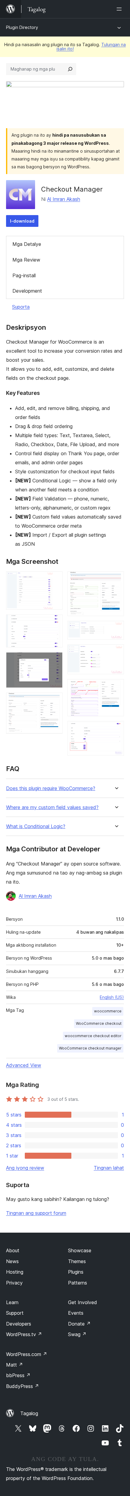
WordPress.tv (24, 1334)
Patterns (77, 1283)
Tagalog (29, 1413)
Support (15, 1313)
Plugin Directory (22, 27)
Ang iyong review (25, 1168)
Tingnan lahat (109, 1168)
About (12, 1250)
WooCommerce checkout (99, 1023)
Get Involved (82, 1302)
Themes (77, 1261)
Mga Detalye (26, 244)
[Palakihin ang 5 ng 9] (116, 579)
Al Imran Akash (63, 199)
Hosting (14, 1272)
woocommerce (108, 1011)
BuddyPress (22, 1386)
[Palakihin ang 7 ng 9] (116, 653)
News (12, 1261)
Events (75, 1313)
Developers (18, 1324)
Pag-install (24, 275)
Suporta (21, 307)
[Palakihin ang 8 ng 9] (116, 687)
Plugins (75, 1272)
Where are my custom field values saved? (52, 807)
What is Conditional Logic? (35, 826)
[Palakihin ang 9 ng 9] (116, 729)
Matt (14, 1365)
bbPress (18, 1375)
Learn (12, 1302)
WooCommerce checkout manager (90, 1048)
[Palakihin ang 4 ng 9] (54, 701)
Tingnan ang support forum (36, 1213)
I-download (22, 221)
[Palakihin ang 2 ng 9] (54, 623)
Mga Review (26, 260)
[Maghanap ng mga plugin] (70, 69)
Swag (77, 1334)
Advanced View (23, 1065)
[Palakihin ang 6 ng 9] (116, 629)
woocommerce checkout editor (93, 1036)
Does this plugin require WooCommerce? (50, 788)
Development (27, 291)
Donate (79, 1324)
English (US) (112, 997)
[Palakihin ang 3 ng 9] (54, 660)
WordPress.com (26, 1354)
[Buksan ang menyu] (120, 9)
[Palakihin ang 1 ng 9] (54, 579)
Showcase (79, 1250)
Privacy (14, 1283)
